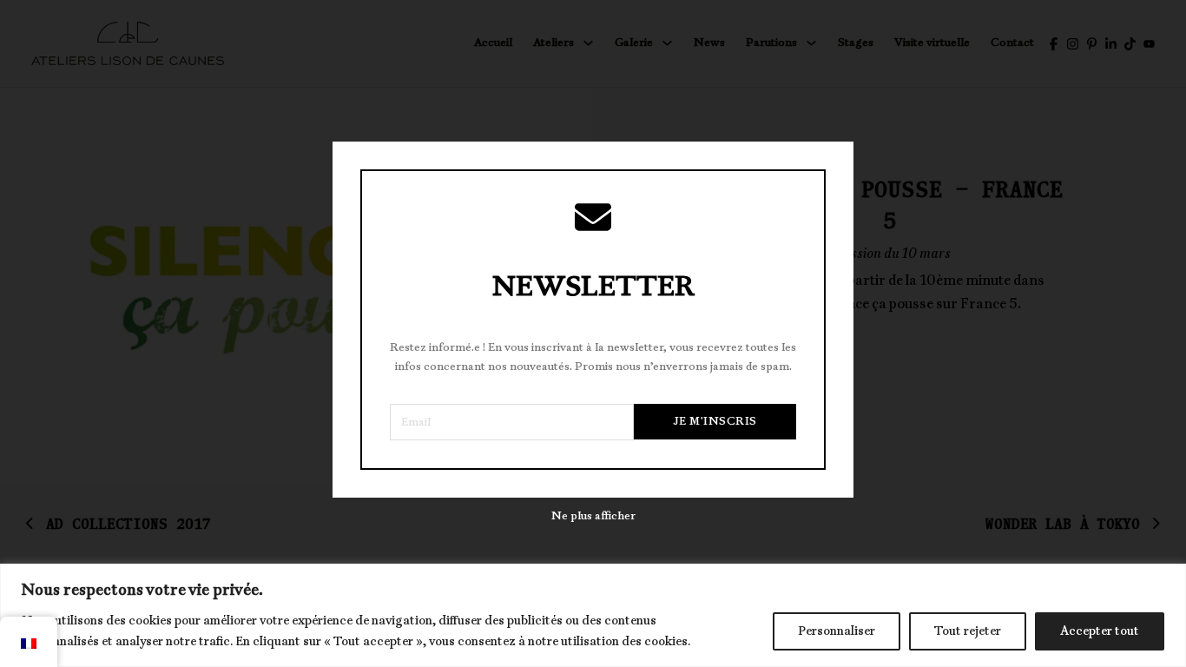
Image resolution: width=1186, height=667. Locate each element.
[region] (593, 615)
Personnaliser (836, 631)
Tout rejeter (967, 631)
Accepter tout (1099, 631)
